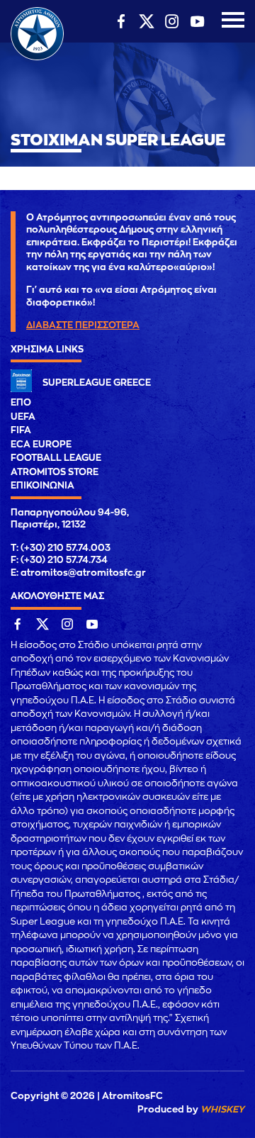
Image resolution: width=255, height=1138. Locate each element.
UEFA (23, 416)
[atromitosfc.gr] (37, 58)
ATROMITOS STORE (54, 471)
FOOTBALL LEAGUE (56, 457)
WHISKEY (222, 1109)
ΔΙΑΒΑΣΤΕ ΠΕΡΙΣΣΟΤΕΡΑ (83, 325)
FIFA (21, 430)
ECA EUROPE (41, 444)
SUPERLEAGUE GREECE (96, 382)
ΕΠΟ (21, 402)
